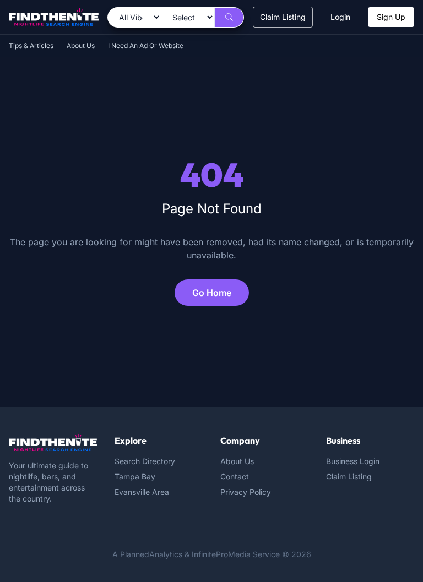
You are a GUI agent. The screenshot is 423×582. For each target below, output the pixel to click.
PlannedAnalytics (151, 554)
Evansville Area (142, 492)
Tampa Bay (135, 476)
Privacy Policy (245, 492)
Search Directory (145, 461)
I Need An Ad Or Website (145, 45)
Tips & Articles (31, 45)
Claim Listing (283, 16)
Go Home (211, 292)
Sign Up (391, 16)
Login (340, 16)
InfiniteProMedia (221, 554)
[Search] (229, 17)
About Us (81, 45)
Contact (234, 476)
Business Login (352, 461)
